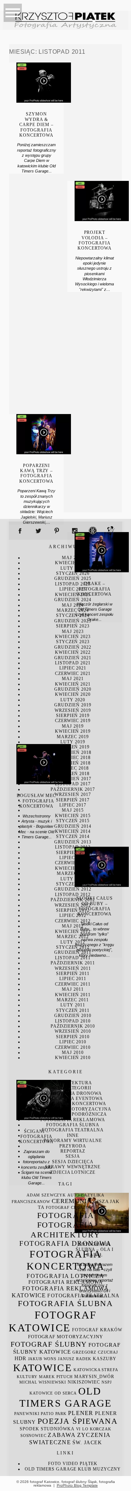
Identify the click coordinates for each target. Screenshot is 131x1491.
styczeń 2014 (73, 836)
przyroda (72, 1146)
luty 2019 (72, 741)
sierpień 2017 (73, 800)
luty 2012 (72, 942)
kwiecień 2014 (73, 831)
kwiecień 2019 (73, 731)
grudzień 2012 (72, 889)
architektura (72, 1082)
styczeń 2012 (73, 947)
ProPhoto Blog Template (77, 1485)
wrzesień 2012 (73, 905)
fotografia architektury (65, 1229)
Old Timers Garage (50, 1469)
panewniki (27, 1414)
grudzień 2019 (72, 704)
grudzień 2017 (72, 778)
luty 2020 (72, 699)
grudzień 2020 (72, 689)
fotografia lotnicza (65, 1276)
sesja (73, 1156)
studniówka (58, 1428)
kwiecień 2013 (73, 868)
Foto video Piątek (72, 1463)
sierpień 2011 (73, 973)
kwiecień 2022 (73, 652)
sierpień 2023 (73, 626)
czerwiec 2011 (73, 984)
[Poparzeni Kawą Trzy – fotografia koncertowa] (43, 452)
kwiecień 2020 (73, 694)
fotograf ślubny (49, 1344)
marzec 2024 (73, 610)
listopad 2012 (72, 894)
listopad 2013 (72, 847)
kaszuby (104, 1358)
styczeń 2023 (73, 641)
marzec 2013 (73, 873)
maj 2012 (73, 926)
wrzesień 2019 (73, 710)
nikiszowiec (84, 1382)
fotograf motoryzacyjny (65, 1336)
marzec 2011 (73, 999)
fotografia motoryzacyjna (72, 1109)
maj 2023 (73, 631)
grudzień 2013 (72, 842)
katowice (42, 1367)
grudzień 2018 (72, 752)
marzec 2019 (73, 736)
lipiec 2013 (73, 857)
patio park (54, 1414)
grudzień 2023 (72, 620)
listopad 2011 (72, 957)
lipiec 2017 (73, 805)
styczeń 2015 (73, 820)
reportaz (72, 1151)
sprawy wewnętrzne (72, 1166)
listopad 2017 (72, 783)
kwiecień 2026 (73, 562)
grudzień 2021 (72, 657)
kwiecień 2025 (73, 594)
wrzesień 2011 (73, 968)
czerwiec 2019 (73, 720)
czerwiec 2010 (73, 1047)
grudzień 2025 (72, 578)
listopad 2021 (72, 662)
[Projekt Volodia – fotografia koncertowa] (102, 219)
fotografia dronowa (73, 1093)
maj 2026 (73, 557)
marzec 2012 (73, 936)
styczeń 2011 (73, 1010)
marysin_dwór (94, 1376)
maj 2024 (73, 605)
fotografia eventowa (73, 1098)
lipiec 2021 (73, 668)
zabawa (61, 1435)
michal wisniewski (42, 1382)
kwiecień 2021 (73, 684)
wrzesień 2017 (73, 794)
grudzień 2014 (72, 826)
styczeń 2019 (73, 747)
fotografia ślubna (72, 1124)
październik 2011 (73, 962)
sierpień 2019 (73, 715)
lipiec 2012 (73, 915)
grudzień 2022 (72, 647)
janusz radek (74, 1359)
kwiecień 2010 (73, 1057)
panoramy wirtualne (73, 1140)
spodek (29, 1428)
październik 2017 (73, 789)
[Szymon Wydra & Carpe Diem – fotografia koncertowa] (43, 101)
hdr (20, 1358)
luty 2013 (72, 878)
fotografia (65, 1215)
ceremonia (72, 1201)
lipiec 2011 (73, 978)
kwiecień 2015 (73, 815)
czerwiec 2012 (73, 920)
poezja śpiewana (77, 1421)
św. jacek (87, 1442)
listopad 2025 (72, 584)
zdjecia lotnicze (72, 1172)
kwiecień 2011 (73, 994)
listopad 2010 (72, 1021)
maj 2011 (73, 989)
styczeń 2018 (73, 773)
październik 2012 (73, 899)
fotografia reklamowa (72, 1119)
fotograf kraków (97, 1329)
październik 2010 (73, 1026)
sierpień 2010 (73, 1036)
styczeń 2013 (73, 884)
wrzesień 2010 (73, 1031)
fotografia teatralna (73, 1130)
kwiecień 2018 (73, 763)
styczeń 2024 (73, 615)
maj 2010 (73, 1052)
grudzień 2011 (72, 952)
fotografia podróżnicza (73, 1114)
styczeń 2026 (73, 573)
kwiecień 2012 (73, 931)
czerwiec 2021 (73, 673)
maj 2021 (73, 678)
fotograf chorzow (69, 1208)
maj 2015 (73, 810)
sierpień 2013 (73, 852)
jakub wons (42, 1359)
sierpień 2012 (73, 910)
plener (81, 1413)
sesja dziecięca (73, 1161)
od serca (66, 1393)
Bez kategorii (72, 1087)
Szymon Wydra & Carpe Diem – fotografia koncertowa (36, 124)
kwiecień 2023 (73, 636)
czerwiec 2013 (73, 862)
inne (73, 1135)
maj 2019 (73, 726)
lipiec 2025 (73, 589)
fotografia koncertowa (72, 1103)
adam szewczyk (46, 1195)
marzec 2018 (73, 768)
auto (73, 1195)
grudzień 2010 (72, 1015)
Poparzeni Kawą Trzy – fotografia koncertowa (36, 473)
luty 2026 (72, 568)
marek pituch (56, 1377)
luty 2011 (72, 1005)
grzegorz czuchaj (95, 1352)
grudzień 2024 (72, 599)
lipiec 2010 (73, 1041)
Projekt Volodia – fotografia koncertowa (95, 240)
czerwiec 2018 (73, 757)
